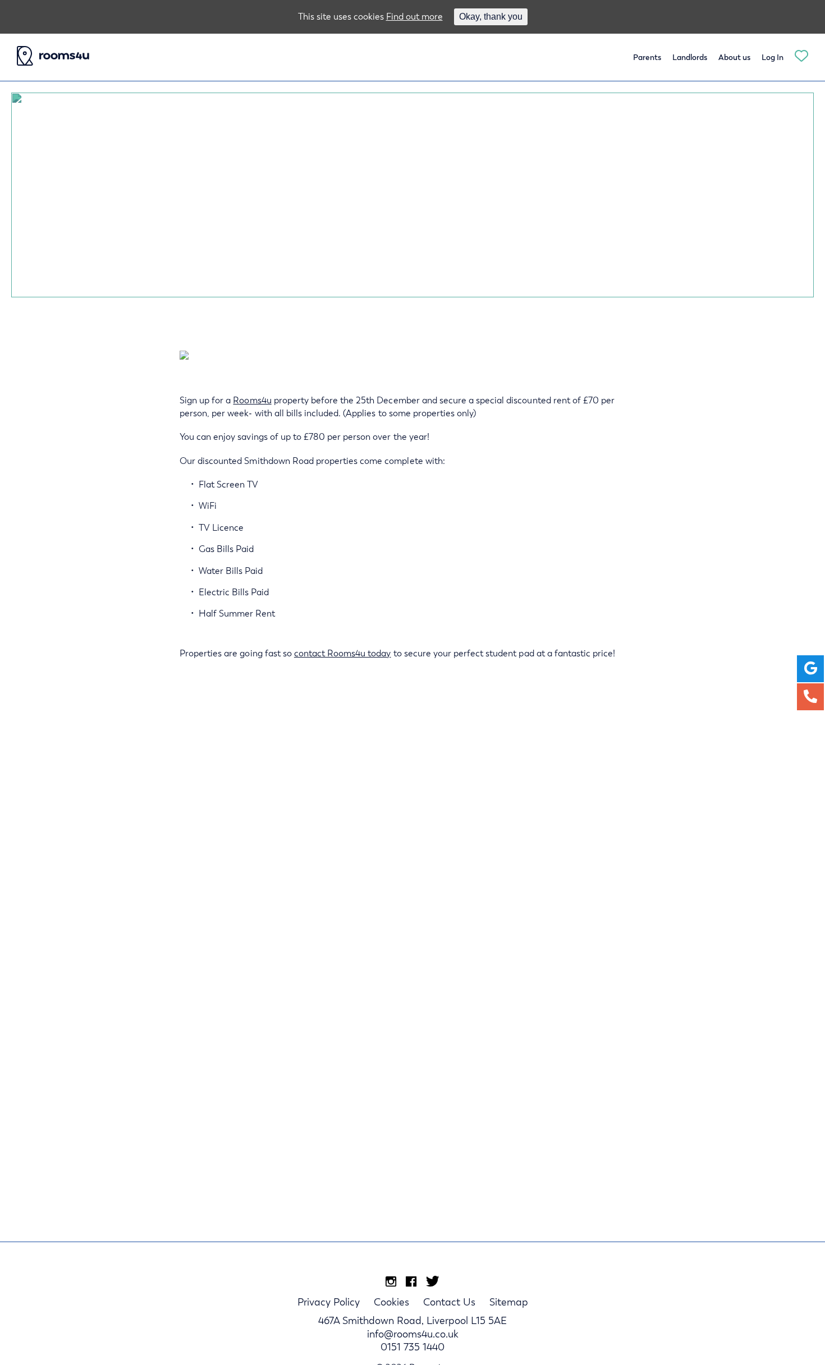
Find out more (414, 16)
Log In (772, 57)
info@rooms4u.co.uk (413, 1333)
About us (734, 57)
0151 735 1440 (412, 1346)
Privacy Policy (328, 1301)
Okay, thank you (490, 16)
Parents (647, 57)
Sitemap (508, 1301)
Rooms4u (252, 400)
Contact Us (449, 1301)
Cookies (391, 1301)
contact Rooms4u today (342, 653)
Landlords (689, 57)
